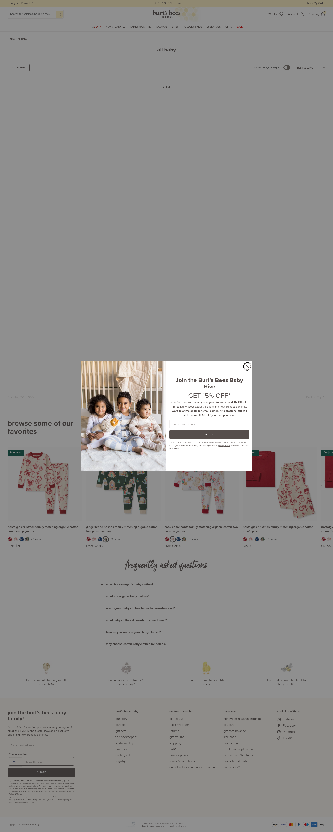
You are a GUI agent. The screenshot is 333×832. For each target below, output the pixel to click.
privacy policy (224, 445)
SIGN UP (209, 434)
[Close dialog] (247, 366)
